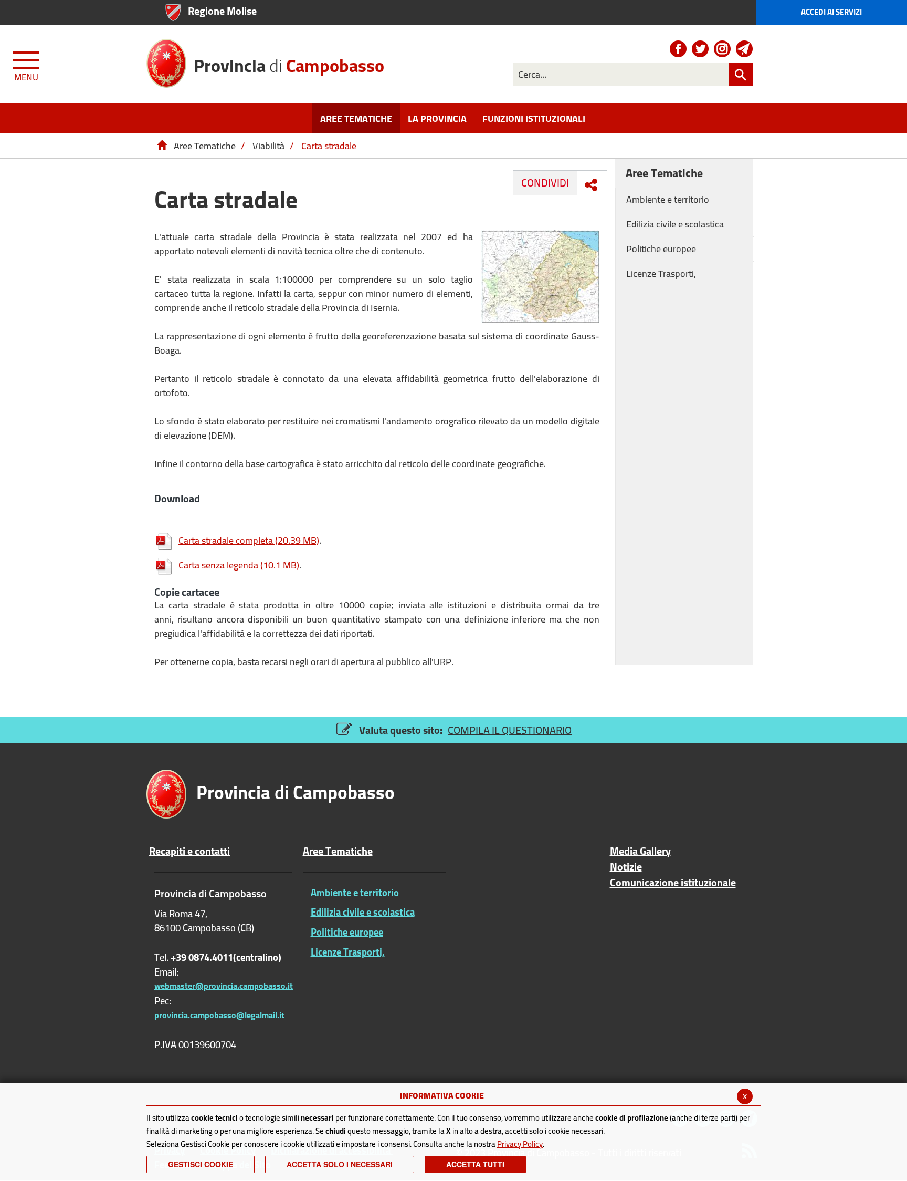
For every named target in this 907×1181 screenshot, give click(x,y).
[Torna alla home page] (161, 145)
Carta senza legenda (238, 565)
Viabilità (268, 145)
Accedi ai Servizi (831, 11)
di (289, 64)
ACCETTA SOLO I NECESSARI (340, 1164)
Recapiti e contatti (189, 851)
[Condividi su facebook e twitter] (591, 185)
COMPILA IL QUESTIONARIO (510, 730)
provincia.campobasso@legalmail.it (219, 1015)
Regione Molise (222, 10)
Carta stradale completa (248, 540)
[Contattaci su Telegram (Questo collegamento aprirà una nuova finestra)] (744, 48)
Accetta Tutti (475, 1164)
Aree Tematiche (205, 145)
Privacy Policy (520, 1144)
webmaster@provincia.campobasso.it (223, 985)
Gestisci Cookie (200, 1164)
